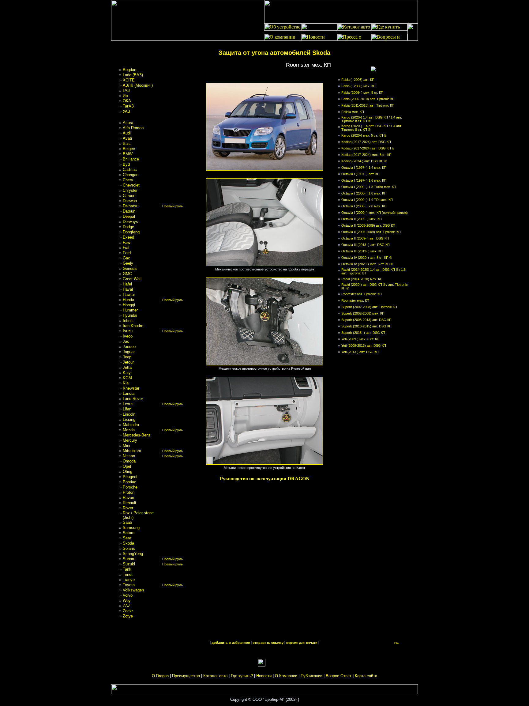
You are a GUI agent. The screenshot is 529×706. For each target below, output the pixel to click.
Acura (128, 122)
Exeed (128, 237)
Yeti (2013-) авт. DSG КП (360, 352)
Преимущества (186, 676)
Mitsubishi (132, 450)
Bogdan (129, 69)
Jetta (127, 367)
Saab (127, 522)
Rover (128, 508)
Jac (126, 341)
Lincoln (129, 414)
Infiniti (128, 320)
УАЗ (126, 111)
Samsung (131, 527)
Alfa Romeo (133, 128)
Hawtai (129, 294)
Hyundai (130, 315)
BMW (128, 154)
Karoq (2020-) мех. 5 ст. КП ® (363, 135)
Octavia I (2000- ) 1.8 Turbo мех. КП (368, 187)
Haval (128, 289)
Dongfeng (131, 232)
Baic (127, 143)
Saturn (128, 532)
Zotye (128, 616)
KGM (127, 378)
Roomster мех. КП (355, 300)
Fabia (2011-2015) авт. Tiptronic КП (367, 105)
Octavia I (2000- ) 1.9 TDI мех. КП (367, 200)
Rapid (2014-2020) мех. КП (361, 279)
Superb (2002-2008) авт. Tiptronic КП (369, 307)
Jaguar (129, 351)
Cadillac (130, 169)
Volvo (128, 595)
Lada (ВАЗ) (133, 75)
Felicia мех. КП (352, 112)
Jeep (127, 357)
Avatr (127, 138)
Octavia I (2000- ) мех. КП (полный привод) (374, 212)
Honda (128, 299)
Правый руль (172, 206)
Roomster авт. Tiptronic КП (361, 294)
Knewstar (131, 388)
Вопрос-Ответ (338, 676)
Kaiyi (127, 372)
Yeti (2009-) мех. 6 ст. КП (360, 339)
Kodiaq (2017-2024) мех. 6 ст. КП (366, 155)
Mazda (129, 430)
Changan (130, 174)
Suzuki (129, 564)
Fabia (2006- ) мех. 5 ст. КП (362, 92)
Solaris (129, 548)
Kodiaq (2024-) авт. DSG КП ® (364, 161)
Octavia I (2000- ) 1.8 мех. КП (363, 193)
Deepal (129, 216)
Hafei (127, 284)
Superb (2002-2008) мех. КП (363, 313)
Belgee (129, 148)
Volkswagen (133, 590)
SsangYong (133, 553)
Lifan (127, 409)
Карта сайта (366, 676)
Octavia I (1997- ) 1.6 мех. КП (363, 180)
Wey (127, 600)
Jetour (128, 362)
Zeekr (128, 611)
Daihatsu (130, 206)
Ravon (128, 497)
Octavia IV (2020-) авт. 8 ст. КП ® (366, 257)
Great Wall (132, 279)
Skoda (128, 543)
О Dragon (160, 676)
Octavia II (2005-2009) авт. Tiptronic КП (371, 232)
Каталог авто (215, 676)
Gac (126, 258)
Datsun (129, 211)
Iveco (128, 336)
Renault (129, 502)
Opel (127, 466)
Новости (264, 676)
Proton (128, 492)
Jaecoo (129, 346)
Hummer (130, 310)
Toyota (129, 585)
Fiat (126, 247)
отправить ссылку (268, 642)
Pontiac (129, 482)
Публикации (311, 676)
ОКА (127, 101)
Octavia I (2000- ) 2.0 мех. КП (363, 206)
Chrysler (130, 190)
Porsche (130, 487)
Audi (127, 133)
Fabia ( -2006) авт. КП (357, 79)
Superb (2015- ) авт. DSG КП (363, 332)
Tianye (129, 579)
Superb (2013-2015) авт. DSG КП (366, 326)
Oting (127, 471)
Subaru (129, 559)
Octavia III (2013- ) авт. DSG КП (365, 245)
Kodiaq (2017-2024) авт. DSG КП (366, 142)
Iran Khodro (133, 325)
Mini (126, 445)
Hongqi (129, 305)
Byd (126, 164)
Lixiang (129, 419)
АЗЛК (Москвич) (138, 85)
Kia (126, 383)
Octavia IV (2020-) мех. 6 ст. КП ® (367, 264)
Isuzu (128, 331)
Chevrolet (131, 185)
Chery (128, 180)
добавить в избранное (231, 642)
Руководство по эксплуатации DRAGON (265, 478)
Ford (127, 253)
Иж (125, 95)
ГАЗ (126, 90)
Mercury (130, 440)
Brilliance (131, 159)
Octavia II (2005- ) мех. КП (361, 219)
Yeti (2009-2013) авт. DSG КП (363, 345)
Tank (127, 569)
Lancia (128, 393)
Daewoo (130, 200)
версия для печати (301, 642)
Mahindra (131, 424)
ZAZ (126, 605)
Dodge (128, 227)
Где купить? (242, 676)
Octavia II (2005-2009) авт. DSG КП (368, 225)
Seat (127, 538)
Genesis (130, 268)
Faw (126, 242)
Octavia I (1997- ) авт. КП (360, 174)
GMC (127, 273)
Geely (128, 263)
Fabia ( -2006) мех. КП (358, 86)
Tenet (128, 574)
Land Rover (133, 398)
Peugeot (130, 476)
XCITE (129, 80)
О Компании (286, 676)
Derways (130, 221)
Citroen (129, 195)
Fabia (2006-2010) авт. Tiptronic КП (368, 99)
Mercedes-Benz (137, 435)
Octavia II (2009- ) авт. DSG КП (365, 238)
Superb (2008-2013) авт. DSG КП (366, 320)
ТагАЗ (128, 106)
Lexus (128, 404)
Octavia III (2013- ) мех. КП (362, 251)
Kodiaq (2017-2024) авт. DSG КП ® (367, 148)
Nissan (129, 456)
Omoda (129, 461)
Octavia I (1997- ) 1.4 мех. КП (363, 167)
